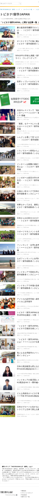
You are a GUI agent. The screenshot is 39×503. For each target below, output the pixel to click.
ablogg (14, 494)
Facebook (24, 495)
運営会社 (24, 490)
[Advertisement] (19, 40)
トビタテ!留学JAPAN (15, 14)
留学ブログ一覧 (26, 496)
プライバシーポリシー (27, 493)
